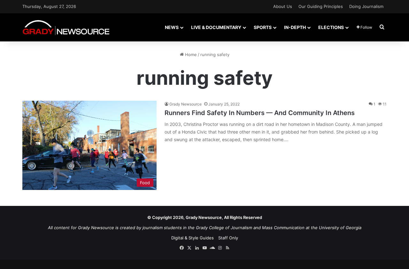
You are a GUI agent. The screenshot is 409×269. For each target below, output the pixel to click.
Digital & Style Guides (192, 237)
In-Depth (295, 27)
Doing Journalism (366, 6)
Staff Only (228, 237)
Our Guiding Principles (320, 6)
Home (190, 54)
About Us (282, 6)
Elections (331, 27)
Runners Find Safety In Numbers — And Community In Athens (260, 113)
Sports (263, 27)
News (172, 27)
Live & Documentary (216, 27)
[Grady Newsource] (66, 27)
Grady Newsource (185, 104)
